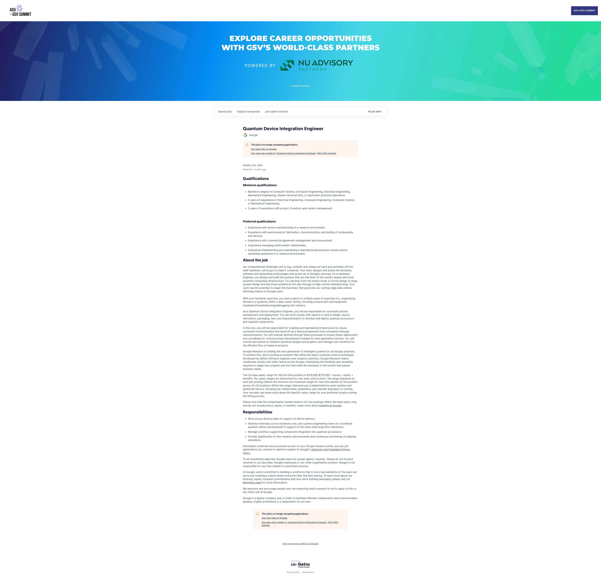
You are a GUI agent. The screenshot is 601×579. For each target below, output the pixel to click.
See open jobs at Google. (264, 149)
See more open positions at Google (300, 543)
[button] (300, 260)
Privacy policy (293, 572)
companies (248, 111)
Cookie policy (308, 572)
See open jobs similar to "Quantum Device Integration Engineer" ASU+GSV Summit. (293, 153)
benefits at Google (330, 405)
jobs (225, 111)
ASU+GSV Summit (584, 11)
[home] (20, 10)
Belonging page (252, 482)
